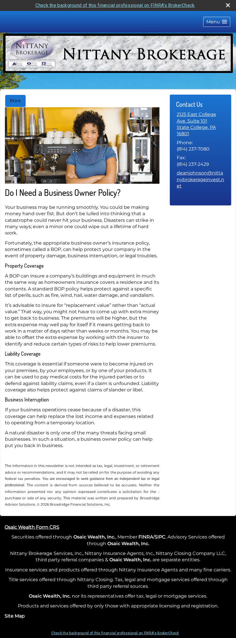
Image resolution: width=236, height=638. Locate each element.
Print (15, 101)
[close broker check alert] (228, 5)
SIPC (160, 537)
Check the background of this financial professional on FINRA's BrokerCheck (115, 5)
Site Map (15, 616)
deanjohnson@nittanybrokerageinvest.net (200, 179)
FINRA (145, 537)
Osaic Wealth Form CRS (32, 527)
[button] (216, 22)
